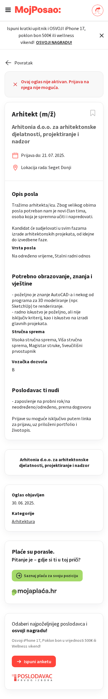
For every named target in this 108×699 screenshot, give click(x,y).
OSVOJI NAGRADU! (54, 42)
